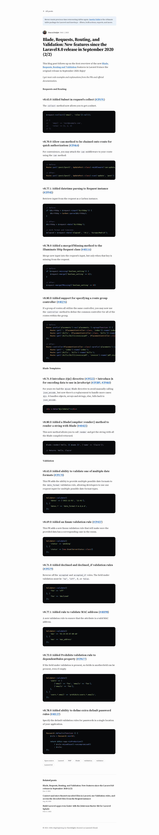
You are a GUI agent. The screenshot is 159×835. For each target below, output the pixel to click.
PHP (69, 761)
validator (99, 761)
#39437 (97, 522)
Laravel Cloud (92, 828)
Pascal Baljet (53, 32)
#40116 (86, 249)
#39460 (106, 382)
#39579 (48, 569)
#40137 (55, 714)
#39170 (59, 475)
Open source (49, 761)
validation (88, 761)
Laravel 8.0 (48, 765)
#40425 (82, 426)
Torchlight (71, 828)
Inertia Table (94, 19)
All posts (49, 11)
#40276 (62, 302)
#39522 (89, 379)
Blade (78, 761)
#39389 (96, 382)
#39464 (74, 145)
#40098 (103, 612)
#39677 (81, 659)
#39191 (100, 99)
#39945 (48, 192)
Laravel (61, 761)
